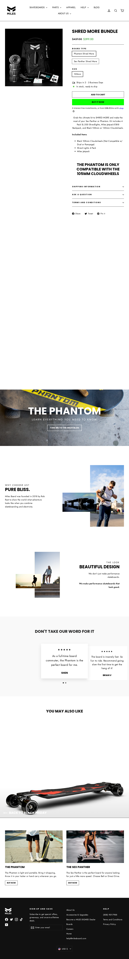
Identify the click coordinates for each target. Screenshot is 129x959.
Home (69, 933)
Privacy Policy (109, 924)
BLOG (97, 7)
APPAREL (71, 7)
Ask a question (82, 194)
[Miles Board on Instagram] (16, 919)
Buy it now (98, 102)
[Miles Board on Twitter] (11, 919)
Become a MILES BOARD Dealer (80, 919)
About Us (70, 910)
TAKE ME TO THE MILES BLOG (64, 427)
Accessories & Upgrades (77, 914)
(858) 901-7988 (110, 914)
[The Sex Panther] (95, 846)
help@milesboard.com (76, 938)
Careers (69, 929)
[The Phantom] (34, 846)
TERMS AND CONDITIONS (86, 202)
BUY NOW (11, 883)
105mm (77, 74)
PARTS (55, 7)
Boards (69, 924)
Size (74, 69)
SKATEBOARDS (37, 7)
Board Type (79, 49)
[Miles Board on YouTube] (6, 924)
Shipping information (86, 186)
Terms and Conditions (112, 919)
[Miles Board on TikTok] (21, 919)
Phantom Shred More (84, 53)
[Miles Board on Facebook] (6, 919)
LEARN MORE (64, 362)
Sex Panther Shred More (85, 61)
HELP (84, 7)
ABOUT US (63, 13)
